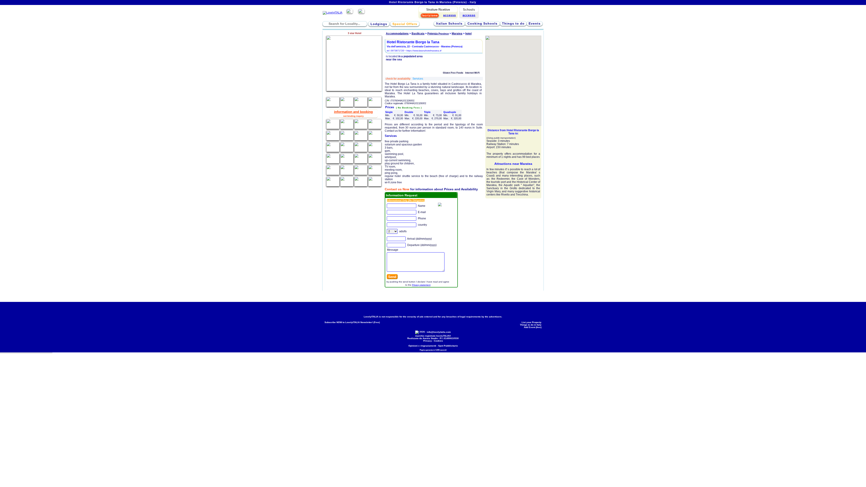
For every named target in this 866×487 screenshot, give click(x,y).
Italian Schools (449, 23)
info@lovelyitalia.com (439, 332)
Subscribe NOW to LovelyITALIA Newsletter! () (352, 322)
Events (535, 23)
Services (417, 78)
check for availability (398, 78)
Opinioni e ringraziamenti (422, 346)
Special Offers (404, 24)
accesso (469, 15)
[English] (361, 12)
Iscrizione (430, 15)
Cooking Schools (482, 23)
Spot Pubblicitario (448, 346)
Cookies (438, 341)
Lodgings (379, 24)
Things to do (513, 23)
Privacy (427, 341)
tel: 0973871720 (395, 50)
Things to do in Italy (530, 325)
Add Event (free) (532, 327)
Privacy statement (421, 285)
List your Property (531, 322)
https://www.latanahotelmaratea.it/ (424, 50)
